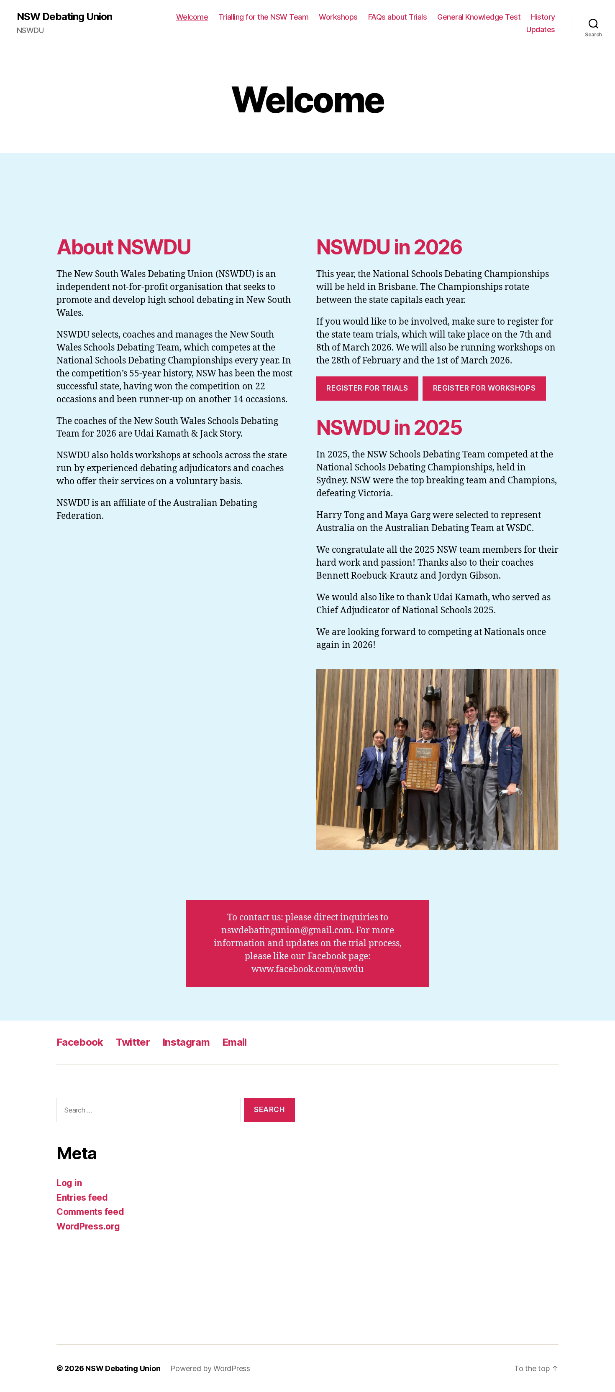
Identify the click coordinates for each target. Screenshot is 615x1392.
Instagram (186, 1042)
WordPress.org (88, 1226)
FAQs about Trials (397, 17)
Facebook (79, 1042)
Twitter (133, 1042)
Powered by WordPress (210, 1368)
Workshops (338, 17)
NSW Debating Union (64, 17)
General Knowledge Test (478, 17)
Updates (540, 29)
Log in (69, 1183)
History (543, 17)
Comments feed (90, 1212)
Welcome (192, 17)
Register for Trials (367, 388)
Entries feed (82, 1197)
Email (234, 1042)
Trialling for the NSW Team (263, 17)
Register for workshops (484, 388)
